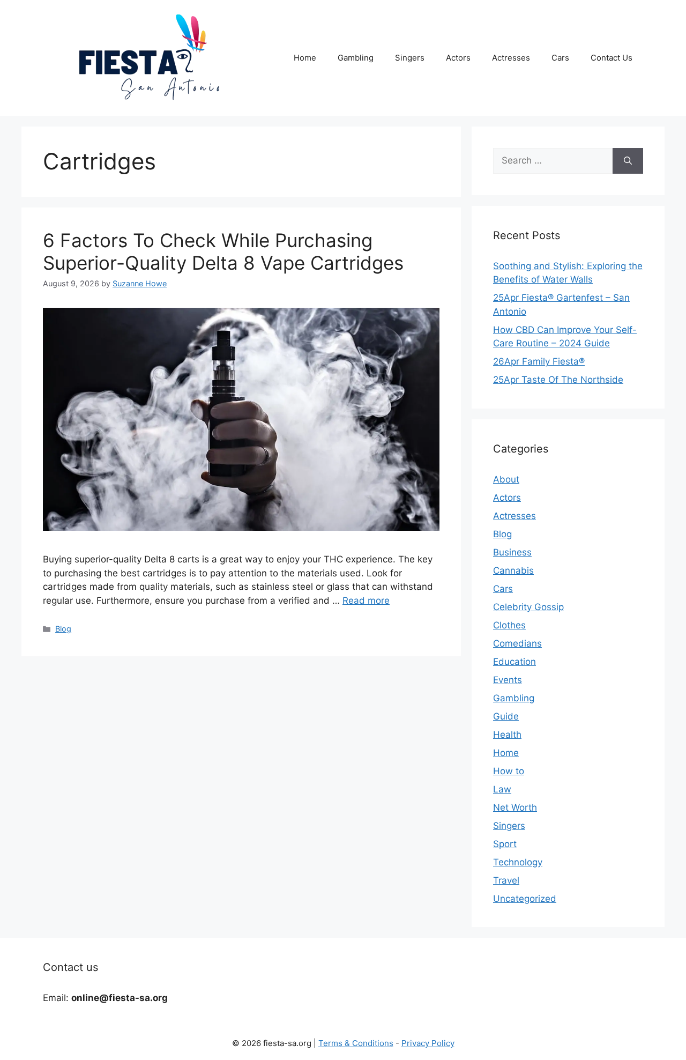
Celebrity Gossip (528, 607)
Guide (506, 716)
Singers (409, 58)
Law (502, 789)
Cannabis (513, 570)
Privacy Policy (427, 1043)
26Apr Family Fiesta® (539, 361)
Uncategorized (524, 898)
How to (508, 771)
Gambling (356, 58)
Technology (517, 862)
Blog (63, 628)
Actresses (511, 58)
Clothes (509, 625)
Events (507, 679)
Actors (458, 58)
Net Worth (515, 807)
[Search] (628, 161)
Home (305, 58)
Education (514, 661)
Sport (505, 844)
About (506, 479)
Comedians (517, 643)
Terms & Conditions (355, 1043)
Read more (366, 600)
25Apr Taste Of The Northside (558, 379)
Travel (506, 880)
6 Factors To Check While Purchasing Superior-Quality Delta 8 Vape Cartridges (223, 251)
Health (507, 734)
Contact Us (611, 58)
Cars (560, 58)
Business (512, 552)
